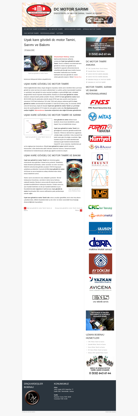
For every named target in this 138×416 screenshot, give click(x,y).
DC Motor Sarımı (71, 9)
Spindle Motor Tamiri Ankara (96, 71)
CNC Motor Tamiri (31, 33)
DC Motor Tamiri (56, 29)
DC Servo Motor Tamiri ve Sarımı (97, 350)
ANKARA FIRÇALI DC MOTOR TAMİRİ (99, 79)
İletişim (60, 33)
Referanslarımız (47, 33)
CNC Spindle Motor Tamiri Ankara (98, 68)
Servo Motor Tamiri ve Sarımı (96, 347)
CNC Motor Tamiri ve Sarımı (96, 341)
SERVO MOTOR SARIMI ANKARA (98, 74)
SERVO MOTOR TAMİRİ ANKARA (98, 77)
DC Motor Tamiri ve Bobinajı (35, 29)
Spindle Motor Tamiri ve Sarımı (97, 344)
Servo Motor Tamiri (72, 29)
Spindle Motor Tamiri (92, 29)
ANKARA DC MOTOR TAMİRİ (97, 82)
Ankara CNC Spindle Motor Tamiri (98, 353)
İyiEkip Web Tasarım (110, 412)
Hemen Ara (77, 77)
